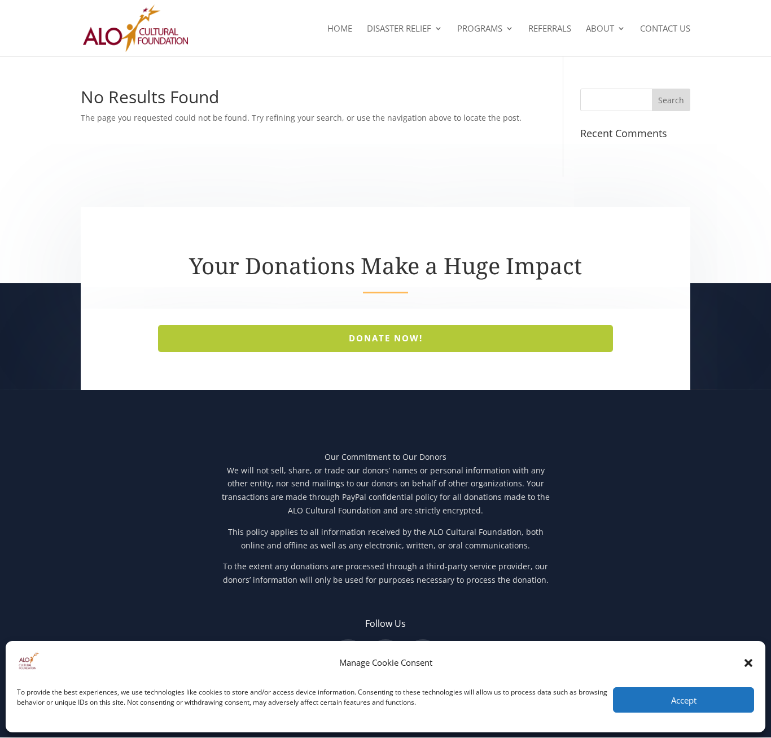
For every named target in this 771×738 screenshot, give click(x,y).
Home (339, 29)
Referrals (549, 29)
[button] (748, 663)
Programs (479, 29)
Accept (683, 700)
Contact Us (665, 29)
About (600, 29)
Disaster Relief (399, 29)
